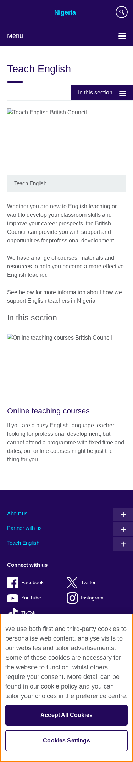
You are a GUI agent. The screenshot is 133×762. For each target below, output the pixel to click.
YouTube (31, 598)
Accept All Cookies (66, 715)
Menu (15, 35)
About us (17, 513)
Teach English (23, 543)
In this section (95, 92)
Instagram (92, 598)
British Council (25, 13)
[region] (66, 688)
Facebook (32, 582)
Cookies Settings (66, 741)
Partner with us (24, 528)
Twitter (88, 582)
